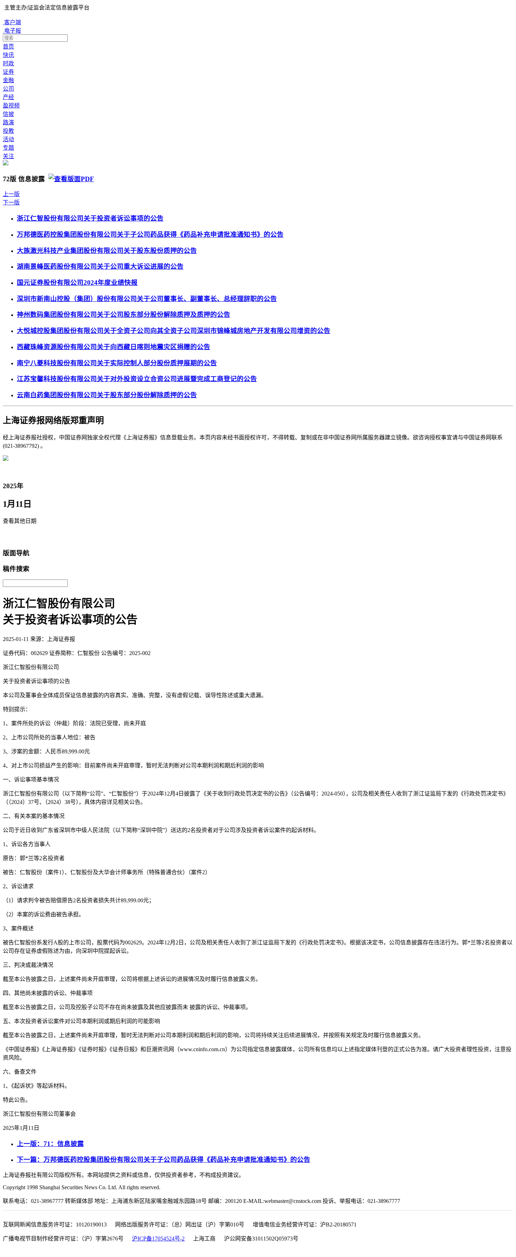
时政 (8, 63)
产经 (8, 97)
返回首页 (16, 537)
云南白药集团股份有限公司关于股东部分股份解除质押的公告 (107, 395)
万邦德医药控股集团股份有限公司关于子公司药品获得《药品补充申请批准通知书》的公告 (150, 234)
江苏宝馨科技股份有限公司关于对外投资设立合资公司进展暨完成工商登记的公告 (137, 378)
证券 (8, 72)
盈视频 (11, 106)
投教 (8, 131)
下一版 (11, 202)
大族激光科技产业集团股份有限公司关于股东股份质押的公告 (107, 250)
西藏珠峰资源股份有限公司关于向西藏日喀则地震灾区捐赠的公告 (113, 347)
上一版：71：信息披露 (50, 1143)
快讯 (8, 55)
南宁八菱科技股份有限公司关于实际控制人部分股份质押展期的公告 (117, 363)
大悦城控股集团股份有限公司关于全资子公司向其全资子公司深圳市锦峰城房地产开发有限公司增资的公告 (173, 330)
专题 (8, 148)
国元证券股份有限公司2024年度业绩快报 (77, 282)
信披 (8, 114)
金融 (8, 80)
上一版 (11, 194)
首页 (8, 47)
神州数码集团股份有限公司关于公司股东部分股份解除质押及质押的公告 (123, 314)
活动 (8, 139)
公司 (8, 89)
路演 (8, 122)
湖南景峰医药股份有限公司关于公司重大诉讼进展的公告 (100, 266)
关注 (8, 156)
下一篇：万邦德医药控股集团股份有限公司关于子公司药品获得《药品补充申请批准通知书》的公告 (163, 1159)
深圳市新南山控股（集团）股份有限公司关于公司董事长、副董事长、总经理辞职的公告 (147, 298)
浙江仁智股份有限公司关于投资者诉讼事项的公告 (90, 218)
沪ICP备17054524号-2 (158, 1239)
